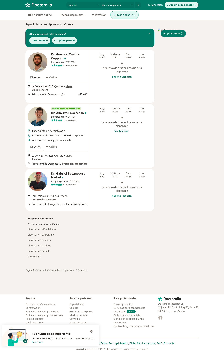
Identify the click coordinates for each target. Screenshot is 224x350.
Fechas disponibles (71, 15)
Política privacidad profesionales (44, 315)
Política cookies (34, 318)
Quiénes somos (34, 322)
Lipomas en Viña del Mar (42, 229)
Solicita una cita (122, 76)
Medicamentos (78, 315)
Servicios (75, 318)
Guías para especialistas (128, 315)
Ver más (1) (34, 256)
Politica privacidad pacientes (41, 311)
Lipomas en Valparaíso (41, 234)
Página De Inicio (33, 270)
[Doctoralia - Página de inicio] (44, 4)
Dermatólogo (40, 40)
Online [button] (53, 77)
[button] (149, 34)
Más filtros (125, 15)
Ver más (71, 61)
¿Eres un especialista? (180, 5)
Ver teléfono (121, 131)
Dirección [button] (35, 77)
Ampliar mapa (172, 33)
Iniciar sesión (155, 5)
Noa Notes (124, 311)
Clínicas (74, 308)
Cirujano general (64, 40)
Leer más (37, 342)
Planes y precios (123, 304)
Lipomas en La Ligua (39, 245)
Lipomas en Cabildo (39, 251)
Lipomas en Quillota (39, 240)
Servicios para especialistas (129, 308)
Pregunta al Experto (81, 311)
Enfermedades (52, 270)
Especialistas (77, 304)
